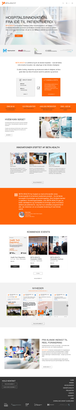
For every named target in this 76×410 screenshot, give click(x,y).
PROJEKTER (70, 390)
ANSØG (71, 382)
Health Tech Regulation (18, 257)
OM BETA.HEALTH (68, 388)
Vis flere (38, 273)
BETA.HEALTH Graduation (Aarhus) (56, 258)
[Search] (63, 3)
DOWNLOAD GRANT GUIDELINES (63, 401)
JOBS (72, 398)
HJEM (72, 380)
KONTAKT (71, 395)
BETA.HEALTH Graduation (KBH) (36, 258)
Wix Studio (44, 393)
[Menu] (72, 3)
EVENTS (71, 393)
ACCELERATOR (69, 385)
